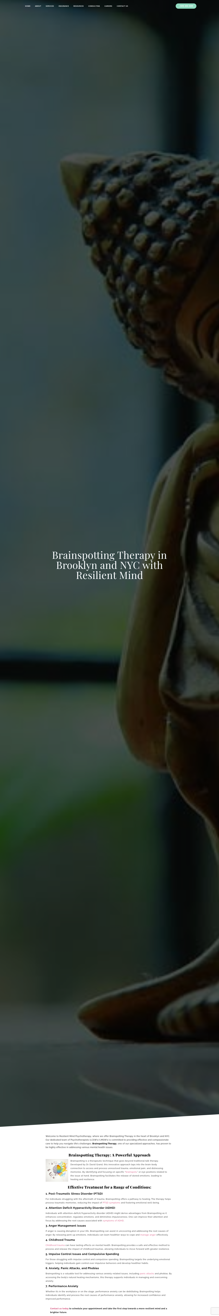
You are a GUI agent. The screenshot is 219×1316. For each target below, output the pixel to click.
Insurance (64, 6)
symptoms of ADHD (113, 1220)
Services (50, 6)
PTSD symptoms (111, 1202)
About (38, 6)
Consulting (94, 6)
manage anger (148, 1235)
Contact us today (59, 1308)
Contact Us (122, 6)
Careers (108, 6)
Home (27, 6)
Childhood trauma (55, 1245)
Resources (78, 6)
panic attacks (147, 1273)
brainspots (131, 1172)
